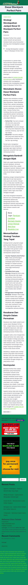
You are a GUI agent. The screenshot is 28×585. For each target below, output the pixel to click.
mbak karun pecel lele (19, 557)
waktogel (4, 527)
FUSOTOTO (5, 521)
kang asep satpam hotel (7, 571)
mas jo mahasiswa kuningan (19, 569)
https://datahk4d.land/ (8, 523)
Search (4, 477)
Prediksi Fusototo (7, 525)
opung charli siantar (16, 563)
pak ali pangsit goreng (14, 567)
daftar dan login (20, 527)
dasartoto (4, 546)
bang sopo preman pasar (13, 561)
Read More (7, 411)
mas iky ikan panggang (6, 555)
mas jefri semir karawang (7, 551)
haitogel (4, 542)
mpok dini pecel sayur (6, 557)
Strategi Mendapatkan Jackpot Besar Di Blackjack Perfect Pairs (12, 26)
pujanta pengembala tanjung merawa (15, 553)
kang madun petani (19, 555)
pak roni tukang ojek (17, 565)
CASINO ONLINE (7, 16)
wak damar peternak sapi (7, 559)
